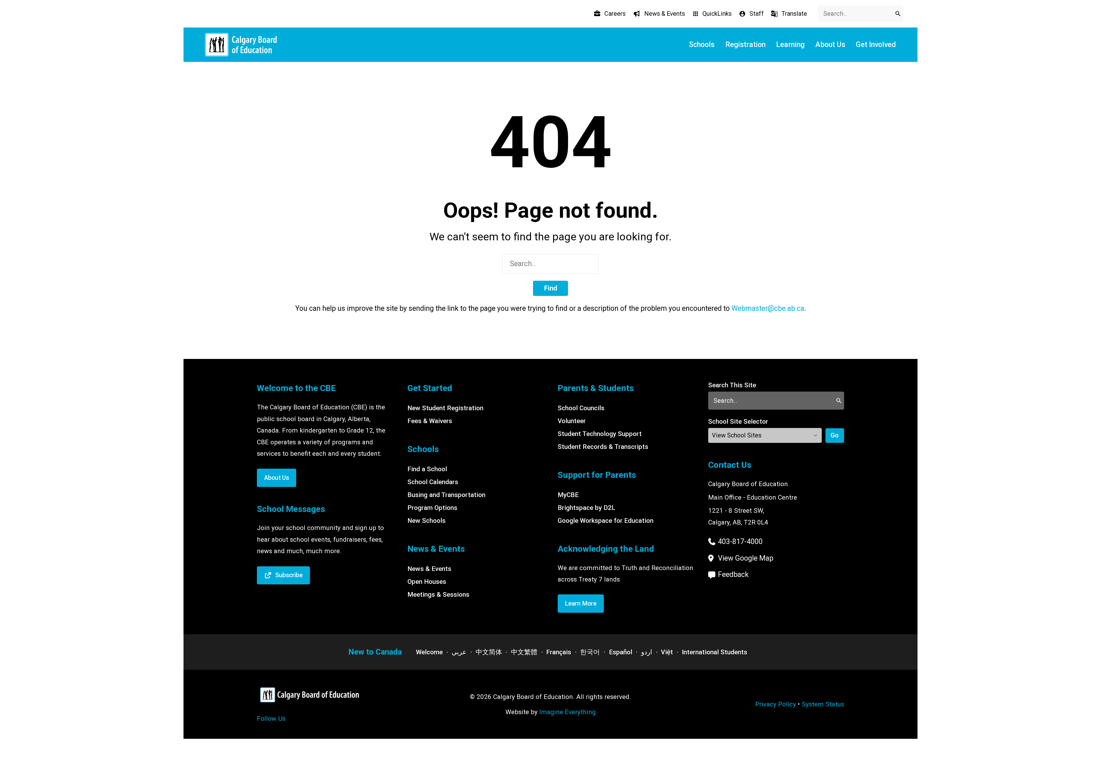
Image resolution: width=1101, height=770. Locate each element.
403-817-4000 (740, 541)
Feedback (733, 574)
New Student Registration (445, 408)
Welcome (429, 652)
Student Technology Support (600, 433)
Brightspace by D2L (586, 507)
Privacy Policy (775, 704)
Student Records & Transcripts (603, 446)
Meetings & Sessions (438, 594)
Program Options (432, 507)
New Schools (426, 520)
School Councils (581, 408)
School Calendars (432, 482)
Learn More (581, 603)
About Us (276, 477)
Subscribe (289, 575)
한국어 (590, 652)
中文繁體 (524, 652)
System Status (823, 704)
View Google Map (745, 558)
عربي (459, 652)
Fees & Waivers (429, 421)
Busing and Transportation (446, 494)
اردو (646, 652)
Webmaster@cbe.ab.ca (767, 308)
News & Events (429, 568)
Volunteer (572, 421)
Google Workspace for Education (605, 520)
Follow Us (271, 718)
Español (620, 652)
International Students (714, 652)
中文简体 (489, 652)
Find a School (427, 469)
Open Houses (426, 581)
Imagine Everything (567, 712)
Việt (667, 652)
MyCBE (568, 494)
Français (558, 652)
